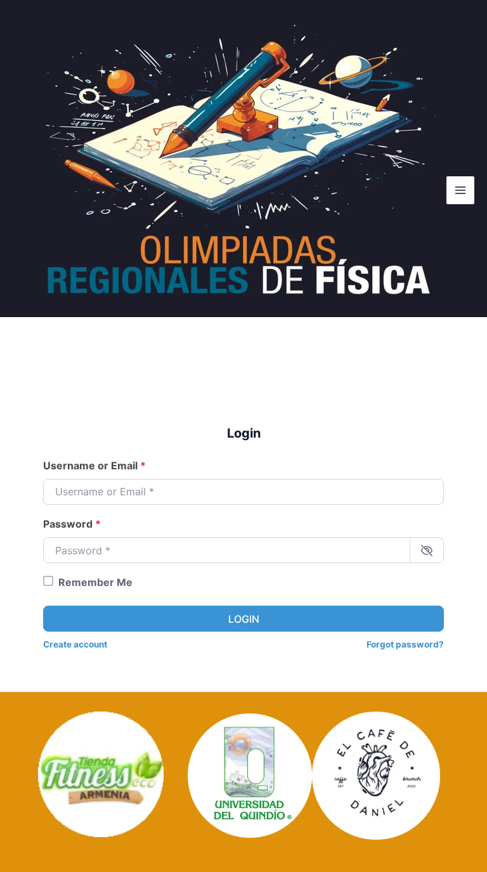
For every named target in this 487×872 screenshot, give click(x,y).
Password (72, 523)
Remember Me (95, 582)
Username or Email (94, 465)
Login (243, 619)
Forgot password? (405, 644)
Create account (75, 644)
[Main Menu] (460, 190)
